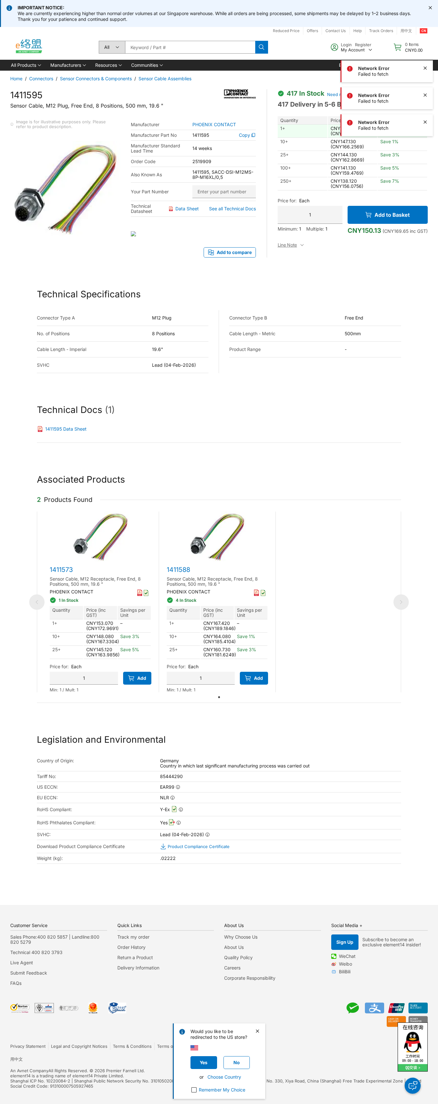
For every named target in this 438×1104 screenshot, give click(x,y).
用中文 (16, 1059)
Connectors (41, 78)
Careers (232, 967)
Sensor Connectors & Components (96, 78)
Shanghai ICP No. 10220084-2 (40, 1080)
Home (16, 78)
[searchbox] (190, 47)
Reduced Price (286, 30)
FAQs (15, 983)
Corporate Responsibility (249, 978)
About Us (234, 947)
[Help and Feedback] (413, 1086)
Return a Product (135, 957)
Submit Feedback (28, 973)
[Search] (261, 47)
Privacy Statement (28, 1046)
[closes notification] (430, 7)
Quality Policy (238, 957)
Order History (131, 947)
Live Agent (21, 962)
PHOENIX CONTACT (214, 124)
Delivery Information (138, 967)
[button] (25, 65)
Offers (312, 30)
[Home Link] (28, 47)
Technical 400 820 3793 (36, 952)
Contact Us (335, 30)
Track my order (133, 937)
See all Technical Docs (232, 208)
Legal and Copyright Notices (79, 1046)
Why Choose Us (240, 937)
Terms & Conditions (132, 1046)
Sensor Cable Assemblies (165, 78)
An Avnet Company (29, 1070)
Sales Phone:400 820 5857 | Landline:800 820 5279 (54, 939)
